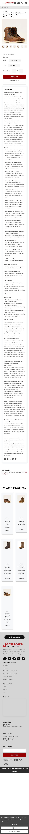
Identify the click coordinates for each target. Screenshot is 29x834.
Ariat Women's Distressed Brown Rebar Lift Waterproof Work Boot (21, 523)
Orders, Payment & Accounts (10, 674)
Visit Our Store (14, 637)
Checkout (5, 692)
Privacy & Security (7, 676)
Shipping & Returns (8, 679)
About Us (5, 668)
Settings (14, 824)
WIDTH (5, 60)
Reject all (14, 828)
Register (6, 473)
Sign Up (5, 689)
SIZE (5, 65)
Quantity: (6, 71)
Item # (9, 54)
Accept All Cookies (14, 831)
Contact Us (6, 665)
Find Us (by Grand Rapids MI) (10, 671)
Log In (4, 686)
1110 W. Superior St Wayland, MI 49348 (12, 726)
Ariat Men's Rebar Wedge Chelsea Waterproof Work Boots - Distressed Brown (7, 618)
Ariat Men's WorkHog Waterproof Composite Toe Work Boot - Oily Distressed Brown (7, 570)
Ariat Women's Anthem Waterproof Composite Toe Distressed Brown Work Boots (21, 570)
